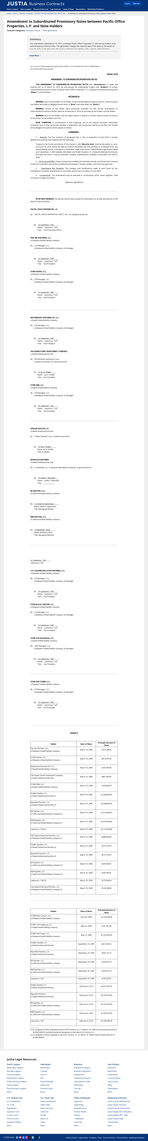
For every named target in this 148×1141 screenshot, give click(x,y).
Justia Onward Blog (115, 1118)
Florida (43, 1115)
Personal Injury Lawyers (16, 1088)
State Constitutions (48, 1101)
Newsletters (80, 9)
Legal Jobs (78, 1101)
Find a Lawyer (12, 9)
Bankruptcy (45, 1067)
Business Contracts (26, 13)
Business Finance (33, 30)
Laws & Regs (68, 9)
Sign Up (136, 3)
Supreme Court (13, 1112)
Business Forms (80, 1108)
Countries (78, 1122)
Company (93, 1138)
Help (100, 1138)
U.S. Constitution (13, 1101)
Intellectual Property (82, 1078)
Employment (79, 1074)
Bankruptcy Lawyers (15, 1067)
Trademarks (79, 1118)
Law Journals (113, 1081)
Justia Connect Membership (119, 1101)
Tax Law (77, 1088)
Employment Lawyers (15, 1078)
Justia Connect (71, 1138)
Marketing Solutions (96, 9)
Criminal (43, 1071)
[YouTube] (20, 1137)
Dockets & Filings (14, 1122)
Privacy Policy (122, 1138)
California (44, 1112)
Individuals (45, 1064)
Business (78, 1064)
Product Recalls (80, 1112)
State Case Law (46, 1108)
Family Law (44, 1085)
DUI (42, 1078)
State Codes (45, 1105)
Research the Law (40, 9)
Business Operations (82, 1071)
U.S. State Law (47, 1098)
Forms (15, 13)
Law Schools (55, 9)
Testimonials (113, 1122)
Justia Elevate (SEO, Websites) (120, 1112)
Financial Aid (113, 1074)
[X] (36, 1137)
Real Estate (78, 1085)
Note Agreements (50, 30)
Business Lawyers (14, 1071)
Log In (127, 3)
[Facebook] (23, 1137)
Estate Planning (46, 1081)
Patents (77, 1115)
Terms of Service (109, 1138)
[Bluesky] (33, 1137)
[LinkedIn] (17, 1137)
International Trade (82, 1081)
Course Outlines (114, 1078)
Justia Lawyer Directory (117, 1105)
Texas (42, 1122)
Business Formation (82, 1067)
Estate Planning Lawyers (17, 1081)
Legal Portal (83, 1138)
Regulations (12, 1108)
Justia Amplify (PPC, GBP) (118, 1115)
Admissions (112, 1071)
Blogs (110, 1085)
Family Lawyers (13, 1085)
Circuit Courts (12, 1115)
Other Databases (82, 1098)
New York (44, 1118)
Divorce (43, 1074)
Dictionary (112, 1067)
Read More (34, 55)
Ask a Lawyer (26, 9)
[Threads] (29, 1137)
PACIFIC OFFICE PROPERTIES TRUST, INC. (50, 13)
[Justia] (17, 4)
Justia (9, 13)
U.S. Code (10, 1105)
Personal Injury (46, 1088)
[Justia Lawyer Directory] (39, 1137)
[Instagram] (26, 1137)
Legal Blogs (79, 1105)
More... (9, 1092)
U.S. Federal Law (14, 1098)
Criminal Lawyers (14, 1074)
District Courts (13, 1118)
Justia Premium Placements (119, 1108)
